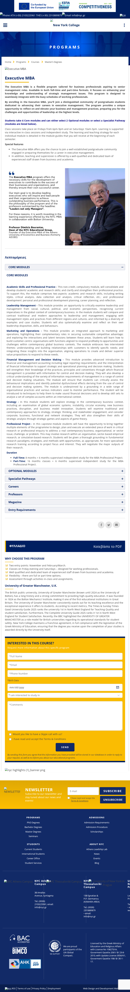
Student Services (33, 862)
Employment (54, 988)
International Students (33, 853)
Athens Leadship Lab (96, 849)
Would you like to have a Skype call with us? (37, 734)
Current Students (33, 849)
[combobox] (65, 695)
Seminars (33, 836)
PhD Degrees (33, 822)
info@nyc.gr (78, 15)
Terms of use (23, 988)
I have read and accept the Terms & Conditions (39, 739)
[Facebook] (101, 525)
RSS (13, 988)
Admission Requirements (96, 822)
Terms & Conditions (79, 800)
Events (96, 858)
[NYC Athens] (65, 5)
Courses (35, 61)
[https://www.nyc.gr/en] (65, 25)
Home (8, 61)
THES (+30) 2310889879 (49, 15)
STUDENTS (33, 844)
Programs (21, 61)
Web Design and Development (98, 988)
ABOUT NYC (97, 844)
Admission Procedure (96, 827)
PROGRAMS (33, 817)
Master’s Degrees (53, 61)
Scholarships (96, 831)
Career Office (33, 858)
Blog (97, 862)
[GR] (123, 15)
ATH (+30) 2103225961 (23, 15)
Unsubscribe (113, 799)
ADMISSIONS (96, 817)
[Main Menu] (5, 25)
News (97, 853)
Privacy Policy (39, 988)
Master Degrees (33, 831)
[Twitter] (108, 525)
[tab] (65, 267)
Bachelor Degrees (33, 827)
